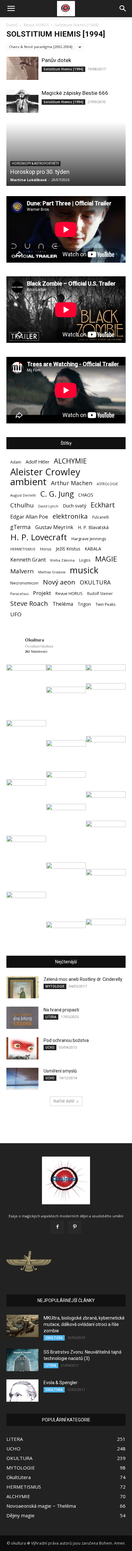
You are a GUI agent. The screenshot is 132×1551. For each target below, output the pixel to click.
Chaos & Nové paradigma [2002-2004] (40, 46)
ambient (28, 481)
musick (84, 570)
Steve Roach (29, 603)
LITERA (50, 1017)
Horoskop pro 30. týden (40, 171)
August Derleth (23, 495)
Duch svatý (74, 505)
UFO (15, 614)
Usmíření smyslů (60, 1070)
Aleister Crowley (45, 472)
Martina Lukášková (28, 179)
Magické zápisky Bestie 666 (75, 93)
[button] (11, 8)
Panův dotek (56, 60)
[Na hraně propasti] (22, 1018)
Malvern (22, 571)
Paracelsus (19, 593)
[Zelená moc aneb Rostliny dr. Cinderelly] (22, 987)
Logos (85, 560)
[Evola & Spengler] (22, 1390)
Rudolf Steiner (100, 593)
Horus (45, 549)
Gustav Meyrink (54, 527)
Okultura (34, 639)
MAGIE (106, 559)
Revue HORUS (36, 25)
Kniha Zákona (62, 560)
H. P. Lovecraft (38, 537)
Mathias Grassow (51, 572)
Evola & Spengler (61, 1382)
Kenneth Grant (28, 559)
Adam (15, 462)
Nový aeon (59, 582)
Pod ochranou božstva (66, 1040)
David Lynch (48, 506)
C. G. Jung (57, 494)
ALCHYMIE (70, 460)
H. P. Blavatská (93, 527)
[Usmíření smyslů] (22, 1079)
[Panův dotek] (22, 68)
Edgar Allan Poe (29, 516)
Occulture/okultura (39, 646)
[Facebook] (57, 1227)
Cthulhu (22, 505)
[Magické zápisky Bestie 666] (22, 101)
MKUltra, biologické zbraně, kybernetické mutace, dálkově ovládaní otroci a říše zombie (84, 1324)
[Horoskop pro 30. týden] (66, 154)
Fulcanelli (100, 517)
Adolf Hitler (37, 462)
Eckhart (103, 505)
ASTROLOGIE (107, 484)
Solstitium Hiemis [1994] (63, 69)
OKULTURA (95, 582)
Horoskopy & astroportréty (35, 163)
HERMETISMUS (23, 549)
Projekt (42, 593)
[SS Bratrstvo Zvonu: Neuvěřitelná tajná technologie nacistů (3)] (22, 1360)
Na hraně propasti (61, 1009)
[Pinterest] (74, 1227)
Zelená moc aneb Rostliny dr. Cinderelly (83, 979)
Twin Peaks (105, 604)
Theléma (63, 604)
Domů (12, 25)
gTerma (20, 527)
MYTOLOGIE (54, 986)
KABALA (93, 549)
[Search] (123, 8)
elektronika (70, 516)
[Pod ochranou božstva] (22, 1048)
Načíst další (64, 1101)
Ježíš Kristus (68, 549)
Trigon (84, 604)
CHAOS (85, 495)
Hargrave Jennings (88, 539)
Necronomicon (24, 583)
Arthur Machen (71, 483)
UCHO (49, 1047)
